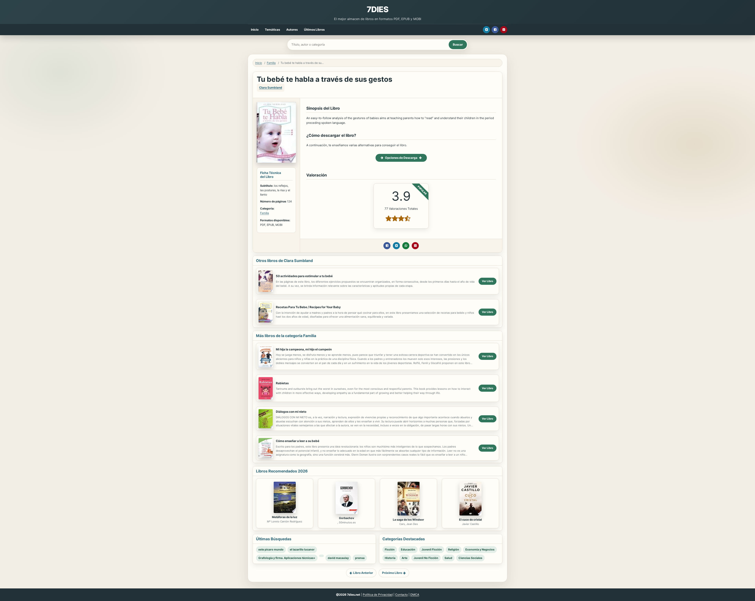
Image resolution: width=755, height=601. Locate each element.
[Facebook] (495, 29)
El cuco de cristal (470, 519)
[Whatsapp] (405, 245)
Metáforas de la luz (284, 517)
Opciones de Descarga (401, 158)
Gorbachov (346, 518)
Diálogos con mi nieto (291, 412)
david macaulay (338, 558)
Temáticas (272, 29)
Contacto (401, 594)
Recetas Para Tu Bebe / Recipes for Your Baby (308, 307)
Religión (453, 549)
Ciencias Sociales (470, 558)
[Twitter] (486, 29)
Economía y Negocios (479, 549)
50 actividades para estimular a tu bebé (304, 276)
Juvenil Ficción (432, 549)
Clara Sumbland (270, 87)
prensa (360, 558)
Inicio (255, 29)
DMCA (414, 594)
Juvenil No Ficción (426, 558)
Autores (292, 29)
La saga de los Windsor (408, 519)
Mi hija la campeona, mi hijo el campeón (304, 349)
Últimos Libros (314, 29)
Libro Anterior (363, 573)
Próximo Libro (392, 573)
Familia (271, 62)
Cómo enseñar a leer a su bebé (297, 441)
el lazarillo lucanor (302, 549)
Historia (390, 558)
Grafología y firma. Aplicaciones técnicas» (286, 558)
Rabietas (282, 383)
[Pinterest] (503, 29)
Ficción (390, 549)
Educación (408, 549)
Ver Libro (487, 281)
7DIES (377, 9)
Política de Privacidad (378, 594)
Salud (448, 558)
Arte (404, 558)
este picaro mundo (271, 549)
